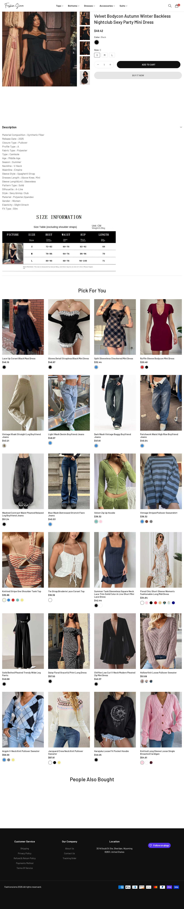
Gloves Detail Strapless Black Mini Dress (68, 358)
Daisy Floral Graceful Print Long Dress (67, 672)
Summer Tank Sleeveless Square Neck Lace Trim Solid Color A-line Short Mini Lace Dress (114, 594)
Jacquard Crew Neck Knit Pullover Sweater (65, 752)
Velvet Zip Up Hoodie (104, 512)
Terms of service (25, 868)
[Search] (169, 5)
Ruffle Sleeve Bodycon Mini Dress (157, 358)
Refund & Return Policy (25, 858)
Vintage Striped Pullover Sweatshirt (158, 512)
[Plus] (110, 64)
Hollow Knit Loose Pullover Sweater (158, 672)
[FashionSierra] (14, 6)
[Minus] (97, 64)
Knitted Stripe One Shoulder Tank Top (21, 591)
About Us (69, 848)
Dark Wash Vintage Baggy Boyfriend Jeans (112, 435)
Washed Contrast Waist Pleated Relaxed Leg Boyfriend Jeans (23, 514)
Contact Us (69, 853)
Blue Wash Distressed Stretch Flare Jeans (66, 514)
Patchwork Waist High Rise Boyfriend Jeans (159, 435)
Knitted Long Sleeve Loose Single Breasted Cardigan (157, 752)
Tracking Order (69, 858)
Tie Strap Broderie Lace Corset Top (66, 591)
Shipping (24, 848)
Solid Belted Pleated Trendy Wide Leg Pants (21, 674)
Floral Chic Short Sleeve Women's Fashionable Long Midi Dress (157, 592)
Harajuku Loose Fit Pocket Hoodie (111, 751)
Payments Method (24, 863)
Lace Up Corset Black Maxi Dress (18, 358)
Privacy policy (24, 853)
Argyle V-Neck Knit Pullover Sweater (21, 751)
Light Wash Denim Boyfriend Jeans (66, 434)
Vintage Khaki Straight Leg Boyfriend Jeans (21, 435)
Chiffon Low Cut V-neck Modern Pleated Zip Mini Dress (114, 674)
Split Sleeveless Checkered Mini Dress (113, 358)
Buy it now (138, 75)
